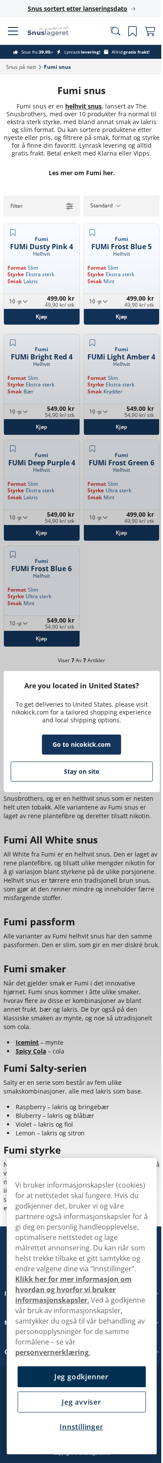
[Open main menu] (13, 31)
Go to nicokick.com (78, 744)
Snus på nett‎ (21, 67)
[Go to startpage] (55, 31)
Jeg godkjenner (78, 1377)
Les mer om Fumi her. (78, 180)
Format (16, 273)
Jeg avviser (78, 1402)
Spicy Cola (31, 1028)
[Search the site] (108, 31)
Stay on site (78, 771)
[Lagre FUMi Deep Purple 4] (12, 432)
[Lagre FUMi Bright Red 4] (12, 338)
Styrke (15, 279)
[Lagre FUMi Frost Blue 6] (12, 526)
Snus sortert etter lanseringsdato (74, 8)
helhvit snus (80, 106)
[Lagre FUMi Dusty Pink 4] (12, 240)
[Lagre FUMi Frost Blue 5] (89, 240)
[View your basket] (143, 31)
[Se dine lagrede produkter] (126, 31)
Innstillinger (78, 1427)
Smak (14, 286)
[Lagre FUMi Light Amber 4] (89, 338)
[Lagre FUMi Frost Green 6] (89, 432)
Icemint (27, 1019)
